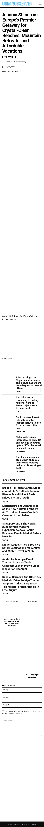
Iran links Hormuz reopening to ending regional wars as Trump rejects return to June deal (27, 403)
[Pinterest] (15, 77)
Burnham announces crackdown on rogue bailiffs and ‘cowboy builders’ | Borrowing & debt (28, 462)
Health (20, 431)
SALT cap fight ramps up (32, 676)
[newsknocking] (4, 61)
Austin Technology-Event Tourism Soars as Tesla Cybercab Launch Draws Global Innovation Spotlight (21, 564)
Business (21, 451)
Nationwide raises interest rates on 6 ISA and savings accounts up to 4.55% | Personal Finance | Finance (28, 442)
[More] (25, 77)
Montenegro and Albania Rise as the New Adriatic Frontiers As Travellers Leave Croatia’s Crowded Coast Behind (20, 510)
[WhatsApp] (20, 77)
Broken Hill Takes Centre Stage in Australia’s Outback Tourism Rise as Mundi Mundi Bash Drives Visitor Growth (21, 492)
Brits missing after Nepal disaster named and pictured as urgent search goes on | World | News (29, 383)
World (20, 392)
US (18, 411)
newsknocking (20, 62)
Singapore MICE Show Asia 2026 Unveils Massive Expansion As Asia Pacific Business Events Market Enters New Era (21, 530)
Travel (5, 501)
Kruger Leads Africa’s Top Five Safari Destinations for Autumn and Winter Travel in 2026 (21, 548)
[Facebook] (4, 77)
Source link (7, 358)
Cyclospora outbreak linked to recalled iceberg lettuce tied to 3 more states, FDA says (28, 423)
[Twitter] (9, 77)
